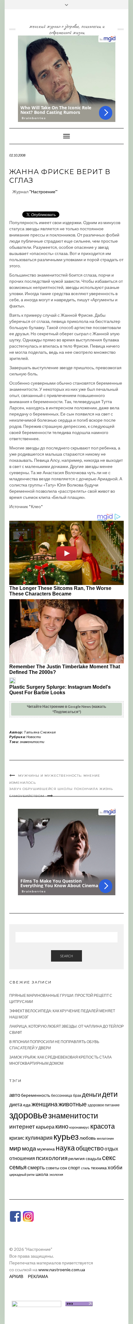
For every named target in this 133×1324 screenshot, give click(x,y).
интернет (22, 1126)
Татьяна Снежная (40, 732)
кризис (16, 1138)
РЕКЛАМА (38, 1276)
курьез (66, 1136)
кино (61, 1126)
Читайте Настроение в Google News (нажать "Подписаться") (66, 709)
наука (65, 1147)
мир (15, 1148)
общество (90, 1148)
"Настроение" (43, 191)
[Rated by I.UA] (36, 1303)
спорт (74, 1167)
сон (63, 1167)
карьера (45, 1127)
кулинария (39, 1137)
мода (29, 1148)
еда (27, 1104)
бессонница (61, 1095)
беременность (35, 1095)
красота (102, 1126)
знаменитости (32, 742)
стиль (85, 1168)
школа (42, 1174)
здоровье (28, 1114)
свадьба (93, 1158)
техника (99, 1167)
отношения (22, 1158)
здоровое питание (104, 1105)
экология (56, 1174)
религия (76, 1158)
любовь (87, 1138)
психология (51, 1157)
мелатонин (105, 1138)
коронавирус (79, 1127)
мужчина (46, 1148)
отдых (111, 1148)
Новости (33, 737)
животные (72, 1104)
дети (110, 1093)
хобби (115, 1167)
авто (14, 1095)
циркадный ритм (22, 1174)
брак (77, 1095)
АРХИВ (16, 1276)
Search (66, 956)
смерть (36, 1167)
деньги (91, 1094)
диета (15, 1104)
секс (109, 1158)
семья (18, 1167)
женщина (45, 1104)
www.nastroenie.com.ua (61, 1269)
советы (52, 1167)
